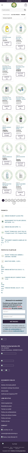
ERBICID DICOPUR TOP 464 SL (6, 184)
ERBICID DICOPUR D (20, 157)
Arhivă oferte (4, 391)
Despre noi (6, 447)
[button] (2, 5)
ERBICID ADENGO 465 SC (6, 128)
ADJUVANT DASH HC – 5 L (6, 38)
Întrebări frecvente (18, 447)
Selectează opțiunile (20, 74)
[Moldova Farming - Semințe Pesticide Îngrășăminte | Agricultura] (14, 5)
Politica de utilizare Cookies (8, 415)
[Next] (14, 203)
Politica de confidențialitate (8, 412)
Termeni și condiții (6, 409)
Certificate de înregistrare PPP (9, 394)
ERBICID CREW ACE (7, 156)
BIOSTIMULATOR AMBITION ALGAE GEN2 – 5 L (6, 68)
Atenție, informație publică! (8, 385)
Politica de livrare (6, 418)
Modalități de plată (6, 406)
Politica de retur (5, 421)
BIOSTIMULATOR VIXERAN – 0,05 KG (21, 98)
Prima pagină (6, 14)
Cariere (11, 448)
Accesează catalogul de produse (10, 388)
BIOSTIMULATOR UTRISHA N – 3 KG (6, 98)
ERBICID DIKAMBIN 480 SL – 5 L (20, 184)
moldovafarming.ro (18, 331)
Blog (11, 447)
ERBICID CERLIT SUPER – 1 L (20, 128)
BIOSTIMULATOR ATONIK (20, 67)
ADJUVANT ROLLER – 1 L (19, 38)
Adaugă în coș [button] (6, 43)
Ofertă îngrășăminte (6, 403)
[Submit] (25, 9)
